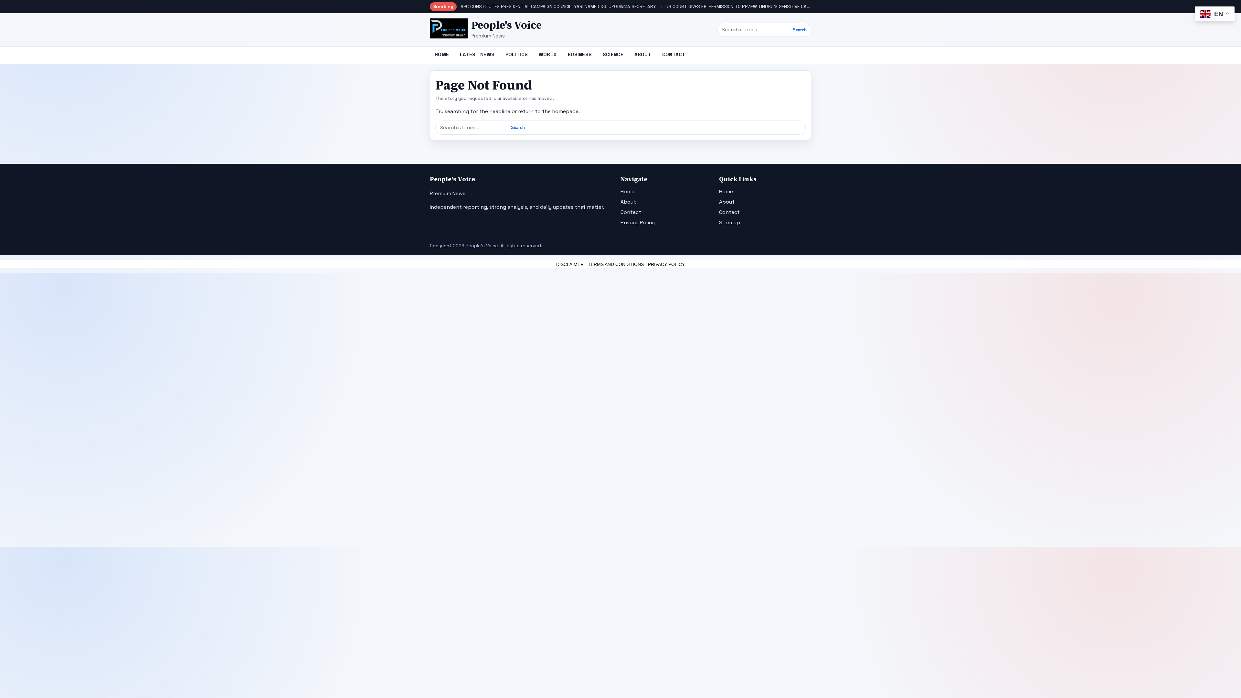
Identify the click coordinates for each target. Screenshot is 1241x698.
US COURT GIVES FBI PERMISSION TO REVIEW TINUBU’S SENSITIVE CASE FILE (743, 6)
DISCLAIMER (570, 264)
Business (579, 54)
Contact (673, 54)
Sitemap (729, 222)
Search (800, 29)
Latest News (477, 54)
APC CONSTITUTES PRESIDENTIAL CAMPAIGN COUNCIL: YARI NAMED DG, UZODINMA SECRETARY (558, 6)
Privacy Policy (637, 222)
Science (613, 54)
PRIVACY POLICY (666, 264)
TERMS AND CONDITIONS (616, 264)
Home (442, 54)
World (548, 54)
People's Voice (507, 25)
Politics (516, 54)
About (643, 54)
